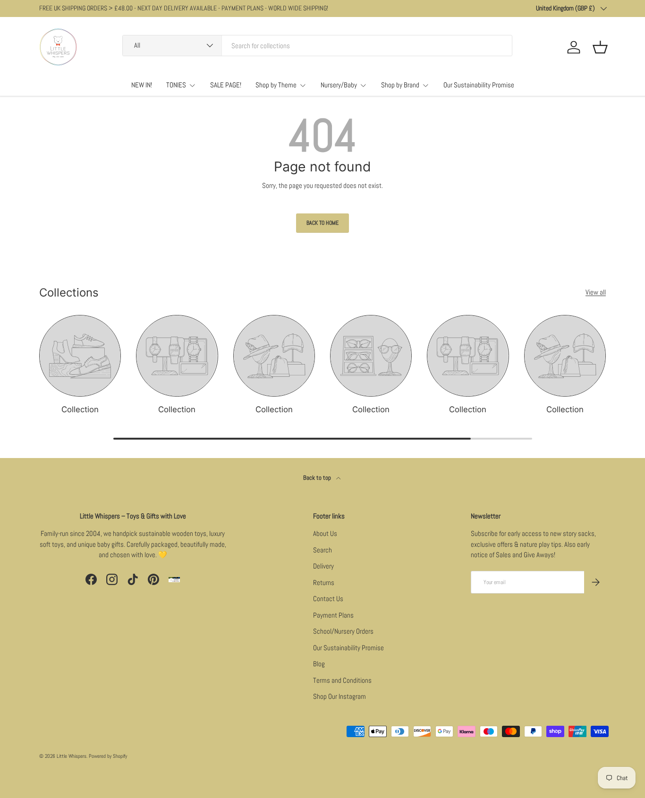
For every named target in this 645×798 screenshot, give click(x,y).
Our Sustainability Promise (478, 84)
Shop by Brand (400, 84)
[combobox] (317, 45)
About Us (325, 533)
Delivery (323, 565)
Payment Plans (333, 615)
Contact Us (328, 598)
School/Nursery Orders (343, 631)
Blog (319, 663)
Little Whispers (71, 756)
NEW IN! (141, 84)
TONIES (176, 84)
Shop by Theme (276, 84)
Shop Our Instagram (339, 696)
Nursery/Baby (339, 84)
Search (322, 549)
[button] (600, 47)
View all (596, 292)
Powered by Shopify (108, 756)
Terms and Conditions (342, 680)
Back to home (322, 223)
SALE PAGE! (225, 84)
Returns (323, 582)
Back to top (317, 478)
